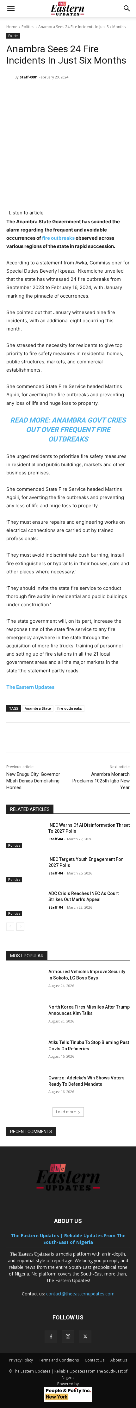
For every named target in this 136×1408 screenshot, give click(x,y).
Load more (66, 1112)
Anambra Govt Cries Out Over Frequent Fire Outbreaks (76, 429)
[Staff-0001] (10, 77)
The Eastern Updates (30, 687)
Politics (28, 26)
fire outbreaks (58, 238)
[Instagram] (68, 1336)
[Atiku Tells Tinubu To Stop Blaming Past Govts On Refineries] (24, 1052)
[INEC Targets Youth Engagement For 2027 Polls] (24, 869)
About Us (118, 1360)
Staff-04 (55, 839)
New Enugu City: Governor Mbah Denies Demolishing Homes (33, 780)
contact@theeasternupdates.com (80, 1294)
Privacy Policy (21, 1360)
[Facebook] (51, 1337)
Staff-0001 (29, 77)
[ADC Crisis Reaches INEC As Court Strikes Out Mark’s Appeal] (24, 904)
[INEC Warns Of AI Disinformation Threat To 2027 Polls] (24, 835)
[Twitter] (85, 1337)
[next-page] (20, 927)
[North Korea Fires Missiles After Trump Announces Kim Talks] (24, 1017)
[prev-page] (10, 927)
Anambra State (38, 708)
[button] (11, 8)
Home (11, 26)
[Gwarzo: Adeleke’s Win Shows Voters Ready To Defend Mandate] (24, 1088)
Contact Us (94, 1360)
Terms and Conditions (59, 1360)
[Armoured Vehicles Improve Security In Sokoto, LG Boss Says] (24, 982)
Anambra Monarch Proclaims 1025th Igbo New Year (101, 780)
